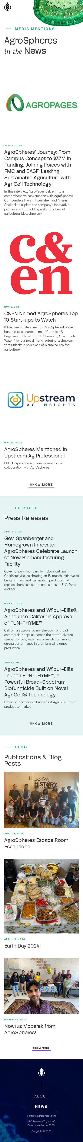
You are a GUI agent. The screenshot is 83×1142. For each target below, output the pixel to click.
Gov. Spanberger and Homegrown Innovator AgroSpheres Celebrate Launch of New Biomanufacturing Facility (40, 551)
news (41, 1107)
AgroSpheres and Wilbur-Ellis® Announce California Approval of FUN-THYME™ (40, 617)
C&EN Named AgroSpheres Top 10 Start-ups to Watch (41, 317)
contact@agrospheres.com (41, 1116)
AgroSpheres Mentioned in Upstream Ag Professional (35, 453)
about (41, 1096)
